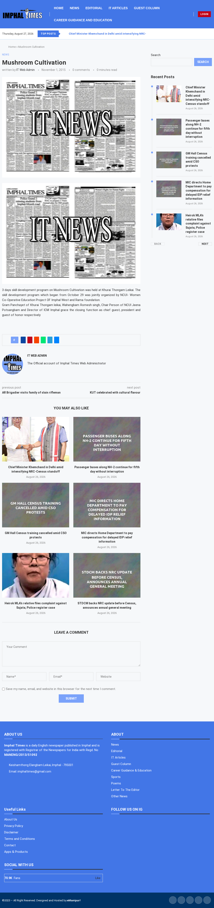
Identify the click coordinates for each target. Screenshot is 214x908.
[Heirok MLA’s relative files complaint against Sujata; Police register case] (35, 575)
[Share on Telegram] (49, 340)
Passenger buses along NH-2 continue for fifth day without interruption (198, 128)
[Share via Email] (56, 340)
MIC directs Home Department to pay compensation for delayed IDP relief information (107, 537)
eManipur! (74, 900)
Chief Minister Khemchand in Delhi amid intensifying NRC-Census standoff (118, 33)
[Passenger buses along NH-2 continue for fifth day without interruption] (106, 439)
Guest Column (147, 8)
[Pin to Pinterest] (29, 340)
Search (155, 55)
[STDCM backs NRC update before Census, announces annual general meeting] (106, 575)
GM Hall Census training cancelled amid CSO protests (198, 159)
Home (59, 8)
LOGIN (204, 14)
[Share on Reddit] (36, 340)
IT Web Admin (25, 69)
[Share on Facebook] (23, 340)
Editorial (93, 8)
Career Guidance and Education (83, 20)
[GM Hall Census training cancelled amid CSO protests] (35, 505)
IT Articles (118, 8)
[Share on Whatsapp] (43, 340)
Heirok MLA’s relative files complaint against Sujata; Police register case (198, 223)
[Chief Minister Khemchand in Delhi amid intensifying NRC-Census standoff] (35, 439)
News (74, 8)
